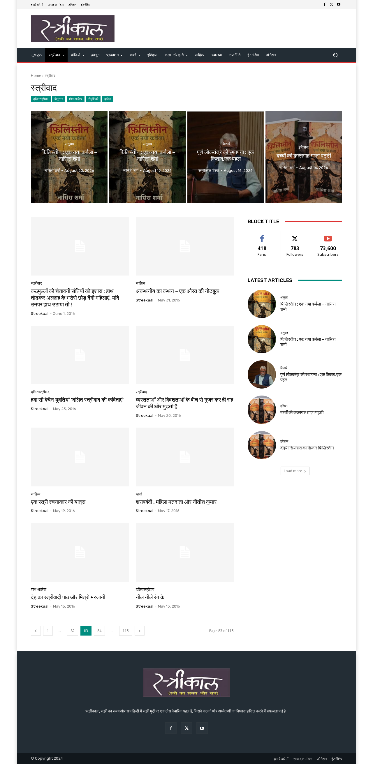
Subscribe (328, 235)
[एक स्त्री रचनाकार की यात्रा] (80, 457)
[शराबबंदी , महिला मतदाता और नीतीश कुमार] (185, 457)
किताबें (225, 144)
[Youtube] (338, 4)
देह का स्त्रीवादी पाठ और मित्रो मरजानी (68, 597)
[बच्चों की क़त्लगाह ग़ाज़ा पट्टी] (303, 157)
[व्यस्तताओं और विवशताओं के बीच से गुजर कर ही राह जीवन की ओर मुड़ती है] (185, 355)
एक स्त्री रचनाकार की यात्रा (58, 502)
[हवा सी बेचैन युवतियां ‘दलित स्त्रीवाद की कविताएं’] (80, 355)
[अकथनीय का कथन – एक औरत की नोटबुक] (185, 246)
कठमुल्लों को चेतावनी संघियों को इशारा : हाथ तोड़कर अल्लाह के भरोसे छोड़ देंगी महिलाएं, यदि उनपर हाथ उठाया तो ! (75, 298)
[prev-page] (36, 631)
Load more (293, 470)
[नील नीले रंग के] (185, 552)
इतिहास (304, 147)
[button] (335, 55)
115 (126, 630)
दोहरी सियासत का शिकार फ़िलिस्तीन (307, 448)
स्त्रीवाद (36, 283)
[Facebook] (324, 4)
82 (73, 630)
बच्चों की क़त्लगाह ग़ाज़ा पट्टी (301, 412)
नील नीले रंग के (150, 597)
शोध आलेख (75, 99)
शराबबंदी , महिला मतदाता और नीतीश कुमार (176, 502)
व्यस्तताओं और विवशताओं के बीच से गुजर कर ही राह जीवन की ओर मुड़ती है (184, 403)
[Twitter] (331, 4)
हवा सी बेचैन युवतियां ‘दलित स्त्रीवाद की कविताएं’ (77, 399)
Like (262, 235)
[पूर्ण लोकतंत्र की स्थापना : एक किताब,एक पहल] (225, 157)
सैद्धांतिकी (93, 99)
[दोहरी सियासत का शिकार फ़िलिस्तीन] (262, 445)
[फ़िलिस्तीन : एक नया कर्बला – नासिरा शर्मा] (69, 157)
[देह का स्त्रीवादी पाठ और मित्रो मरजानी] (80, 552)
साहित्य (140, 283)
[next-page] (140, 631)
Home (36, 75)
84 (99, 630)
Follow (295, 235)
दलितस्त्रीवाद (40, 99)
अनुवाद (69, 144)
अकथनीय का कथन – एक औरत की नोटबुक (177, 291)
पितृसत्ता (58, 99)
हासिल (107, 99)
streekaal (39, 313)
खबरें (139, 494)
